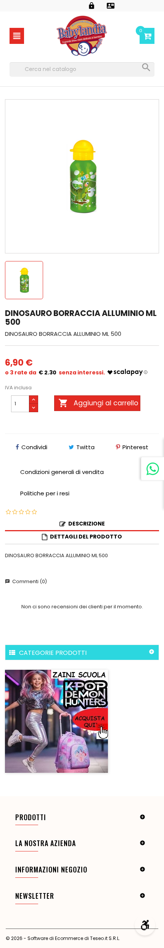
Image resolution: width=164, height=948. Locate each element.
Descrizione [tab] (86, 523)
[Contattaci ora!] (152, 468)
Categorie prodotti (53, 652)
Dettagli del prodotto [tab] (86, 536)
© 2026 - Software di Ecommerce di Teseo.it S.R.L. (63, 938)
